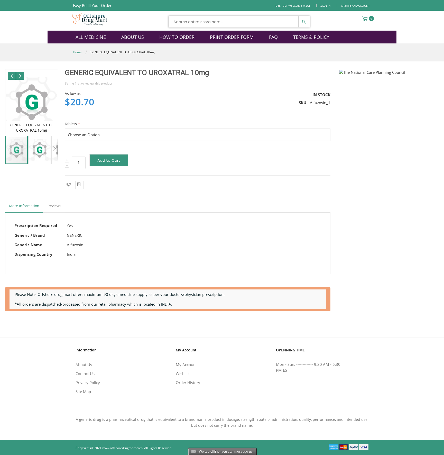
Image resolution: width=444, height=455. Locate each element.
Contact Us (85, 373)
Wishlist (183, 373)
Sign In (325, 5)
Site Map (83, 391)
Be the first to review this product (88, 83)
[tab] (24, 207)
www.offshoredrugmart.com (122, 448)
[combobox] (239, 22)
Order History (188, 382)
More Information (24, 205)
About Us (84, 364)
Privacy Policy (88, 382)
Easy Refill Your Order (92, 5)
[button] (12, 76)
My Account (186, 364)
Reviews (54, 205)
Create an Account (355, 5)
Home (77, 52)
